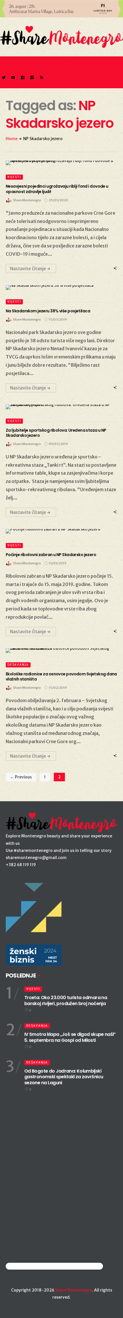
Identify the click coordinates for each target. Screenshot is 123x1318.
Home (11, 138)
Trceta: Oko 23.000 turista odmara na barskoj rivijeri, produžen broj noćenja (65, 1000)
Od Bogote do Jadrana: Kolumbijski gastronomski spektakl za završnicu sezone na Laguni (63, 1077)
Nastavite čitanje (28, 268)
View (58, 163)
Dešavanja (18, 665)
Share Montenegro (73, 1290)
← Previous (21, 777)
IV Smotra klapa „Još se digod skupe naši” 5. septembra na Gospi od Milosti (70, 1037)
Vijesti (14, 177)
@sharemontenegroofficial (31, 1266)
